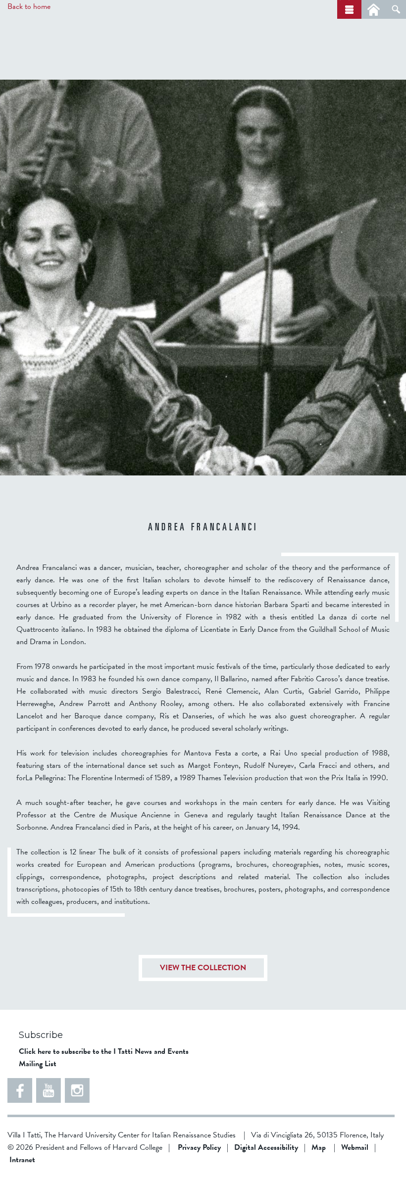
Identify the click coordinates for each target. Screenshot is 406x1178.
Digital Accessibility (266, 1147)
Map (318, 1147)
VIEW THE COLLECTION (203, 968)
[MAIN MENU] (349, 9)
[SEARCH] (396, 9)
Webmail (354, 1147)
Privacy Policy (199, 1147)
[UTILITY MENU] (373, 9)
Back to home (29, 6)
